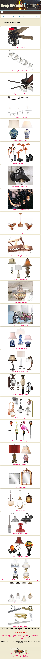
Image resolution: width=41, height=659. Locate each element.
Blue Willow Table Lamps (20, 140)
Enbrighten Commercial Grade (20, 209)
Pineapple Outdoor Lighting (20, 394)
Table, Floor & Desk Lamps (30, 635)
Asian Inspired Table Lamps (20, 464)
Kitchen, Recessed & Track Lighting (18, 637)
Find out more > (23, 630)
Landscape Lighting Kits (20, 163)
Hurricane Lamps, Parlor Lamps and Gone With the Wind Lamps (20, 580)
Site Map (20, 638)
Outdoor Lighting (16, 635)
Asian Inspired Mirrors (20, 487)
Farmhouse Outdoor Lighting (20, 533)
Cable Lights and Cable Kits (20, 71)
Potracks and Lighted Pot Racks (20, 256)
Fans (31, 637)
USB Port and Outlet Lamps (20, 371)
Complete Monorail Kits (20, 117)
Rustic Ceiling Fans (20, 47)
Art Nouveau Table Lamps (20, 556)
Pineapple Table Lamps (20, 279)
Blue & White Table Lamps (20, 325)
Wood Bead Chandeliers (20, 302)
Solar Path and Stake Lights (20, 441)
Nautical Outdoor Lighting (20, 418)
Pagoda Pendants (20, 510)
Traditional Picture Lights (20, 626)
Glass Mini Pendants (20, 603)
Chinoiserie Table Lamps (20, 348)
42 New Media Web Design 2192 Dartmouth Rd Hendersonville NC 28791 (20, 655)
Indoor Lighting (6, 635)
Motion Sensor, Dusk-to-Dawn (20, 186)
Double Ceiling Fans (20, 233)
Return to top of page (20, 632)
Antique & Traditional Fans (20, 94)
